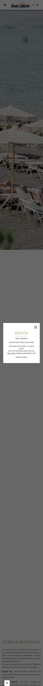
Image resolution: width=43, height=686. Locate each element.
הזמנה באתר (11, 353)
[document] (21, 343)
